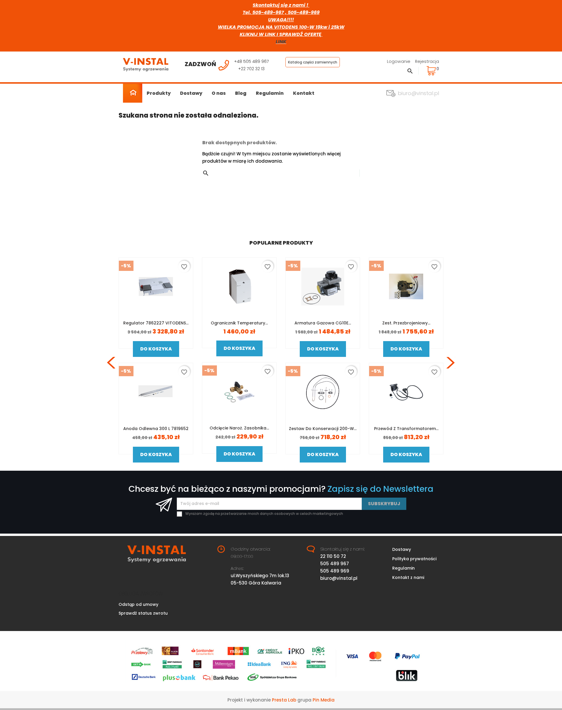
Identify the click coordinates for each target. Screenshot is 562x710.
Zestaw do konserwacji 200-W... (323, 428)
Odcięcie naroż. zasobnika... (239, 428)
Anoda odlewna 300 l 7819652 (156, 428)
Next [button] (450, 363)
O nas (219, 93)
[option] (156, 362)
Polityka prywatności (414, 559)
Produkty (159, 93)
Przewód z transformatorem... (406, 428)
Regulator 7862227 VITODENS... (156, 323)
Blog (240, 93)
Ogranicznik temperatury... (239, 323)
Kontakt (303, 93)
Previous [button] (111, 363)
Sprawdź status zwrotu (143, 613)
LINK (281, 41)
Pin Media (324, 700)
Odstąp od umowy (138, 604)
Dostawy (191, 93)
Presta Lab (284, 700)
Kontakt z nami (408, 577)
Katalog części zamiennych (312, 62)
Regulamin (270, 93)
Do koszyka (156, 348)
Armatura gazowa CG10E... (322, 323)
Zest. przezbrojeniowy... (406, 323)
